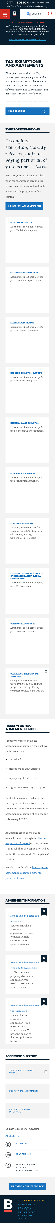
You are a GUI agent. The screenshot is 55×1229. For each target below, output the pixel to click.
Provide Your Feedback (27, 1186)
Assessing (12, 1136)
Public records (27, 1212)
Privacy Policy (26, 1204)
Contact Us (24, 1218)
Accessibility (26, 1215)
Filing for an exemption (24, 206)
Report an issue (32, 1200)
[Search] (49, 14)
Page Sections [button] (16, 111)
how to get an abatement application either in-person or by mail (27, 872)
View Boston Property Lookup (27, 40)
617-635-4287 (22, 1144)
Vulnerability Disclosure (26, 1208)
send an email (23, 1154)
